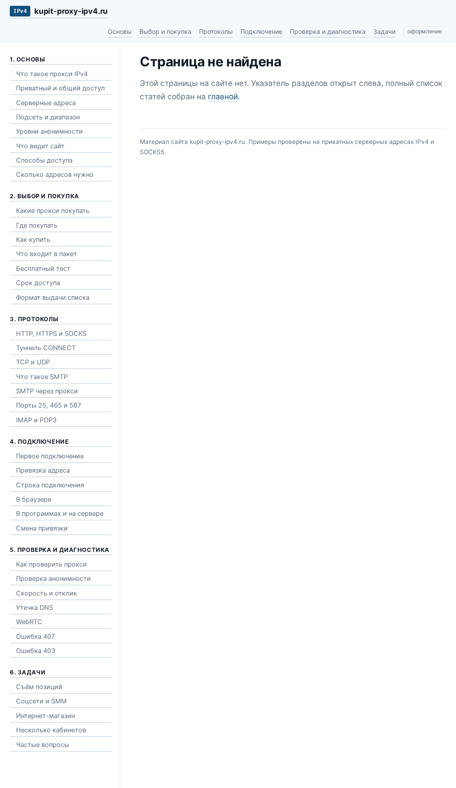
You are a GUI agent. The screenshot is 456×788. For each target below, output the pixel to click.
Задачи (384, 31)
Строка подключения (50, 485)
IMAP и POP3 (36, 420)
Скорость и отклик (46, 593)
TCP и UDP (33, 362)
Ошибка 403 (35, 651)
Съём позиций (39, 687)
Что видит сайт (40, 146)
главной (223, 96)
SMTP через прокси (47, 391)
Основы (120, 31)
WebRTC (29, 622)
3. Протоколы (34, 319)
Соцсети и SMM (41, 701)
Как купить (33, 240)
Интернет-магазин (45, 716)
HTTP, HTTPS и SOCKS (51, 334)
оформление (424, 32)
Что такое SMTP (42, 377)
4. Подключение (39, 441)
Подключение (261, 31)
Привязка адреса (43, 470)
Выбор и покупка (165, 31)
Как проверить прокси (51, 564)
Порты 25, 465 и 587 (48, 405)
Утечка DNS (34, 608)
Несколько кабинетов (51, 730)
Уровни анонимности (49, 131)
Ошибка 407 (35, 637)
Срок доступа (38, 283)
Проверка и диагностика (328, 31)
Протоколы (216, 31)
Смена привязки (42, 528)
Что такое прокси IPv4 (52, 74)
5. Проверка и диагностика (60, 549)
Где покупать (36, 225)
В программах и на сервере (59, 514)
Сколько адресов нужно (55, 175)
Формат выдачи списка (53, 298)
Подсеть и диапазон (48, 117)
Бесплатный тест (43, 269)
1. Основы (27, 59)
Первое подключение (50, 456)
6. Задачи (27, 672)
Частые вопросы (42, 745)
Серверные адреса (46, 103)
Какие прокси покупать (53, 211)
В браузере (33, 499)
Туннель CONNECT (46, 348)
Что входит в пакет (46, 254)
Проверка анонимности (53, 579)
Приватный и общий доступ (60, 88)
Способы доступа (44, 160)
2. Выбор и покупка (44, 196)
